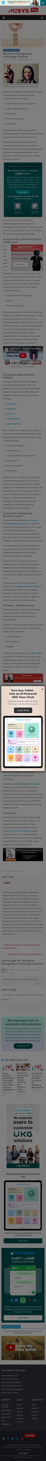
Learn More (23, 710)
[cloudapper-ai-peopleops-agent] (23, 1)
